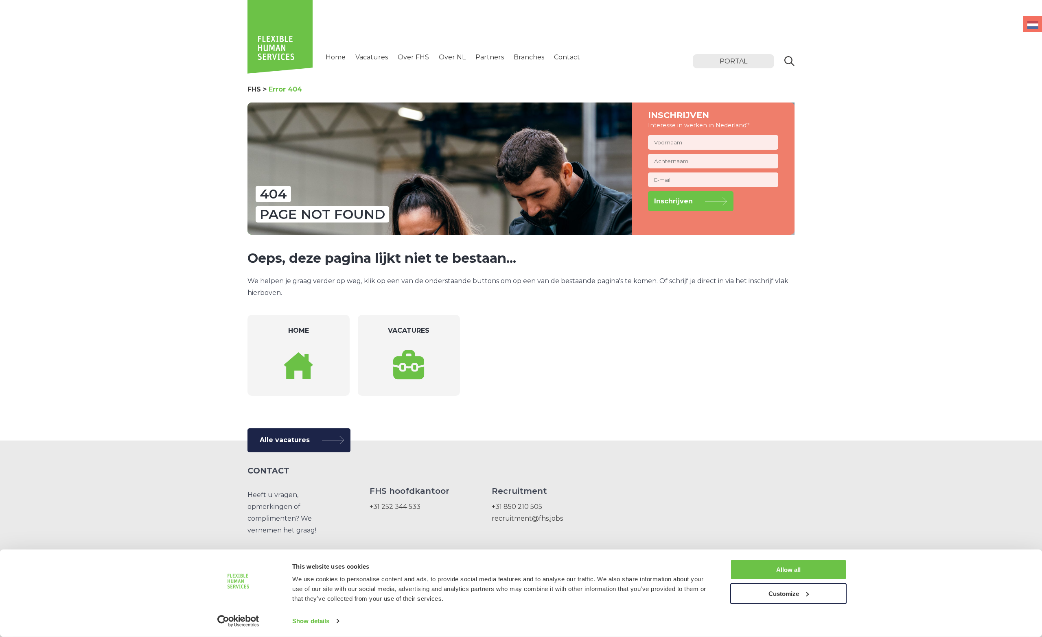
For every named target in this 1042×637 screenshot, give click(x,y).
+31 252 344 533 (395, 506)
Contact (567, 57)
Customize (783, 593)
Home (336, 57)
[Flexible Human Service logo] (280, 71)
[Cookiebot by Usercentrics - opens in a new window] (238, 621)
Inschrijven (673, 201)
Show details (310, 620)
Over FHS (413, 57)
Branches (529, 57)
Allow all (788, 569)
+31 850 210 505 (517, 506)
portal (733, 61)
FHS (254, 89)
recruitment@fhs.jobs (527, 518)
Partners (489, 57)
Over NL (452, 57)
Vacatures (371, 57)
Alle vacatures (285, 440)
